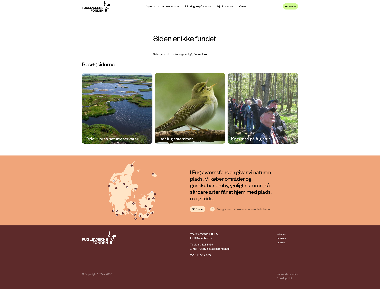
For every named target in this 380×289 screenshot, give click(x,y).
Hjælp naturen (225, 6)
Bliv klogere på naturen (198, 6)
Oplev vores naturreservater (163, 6)
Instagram (281, 233)
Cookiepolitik (285, 278)
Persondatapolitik (287, 274)
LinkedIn (281, 242)
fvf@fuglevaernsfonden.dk (214, 248)
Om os (243, 6)
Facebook (281, 238)
